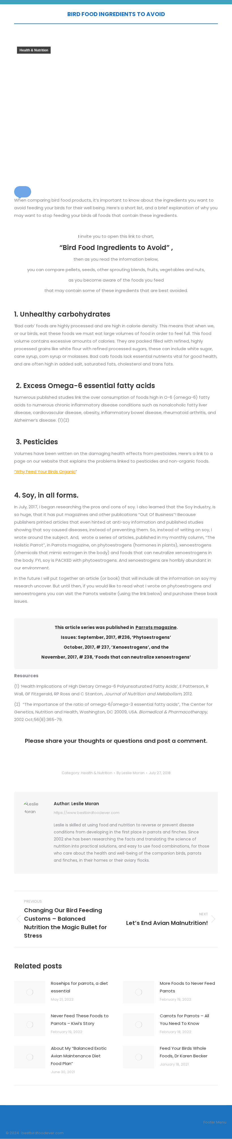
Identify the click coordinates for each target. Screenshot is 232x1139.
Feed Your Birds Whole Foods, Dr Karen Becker (183, 1052)
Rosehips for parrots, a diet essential (79, 987)
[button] (22, 191)
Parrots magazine (156, 627)
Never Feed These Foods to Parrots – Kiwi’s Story (80, 1019)
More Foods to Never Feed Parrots (187, 987)
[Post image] (29, 992)
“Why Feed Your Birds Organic (45, 471)
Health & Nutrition (34, 50)
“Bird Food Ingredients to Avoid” (114, 247)
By (131, 773)
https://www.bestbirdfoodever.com (86, 812)
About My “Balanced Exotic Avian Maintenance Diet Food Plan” (79, 1055)
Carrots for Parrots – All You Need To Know (184, 1019)
